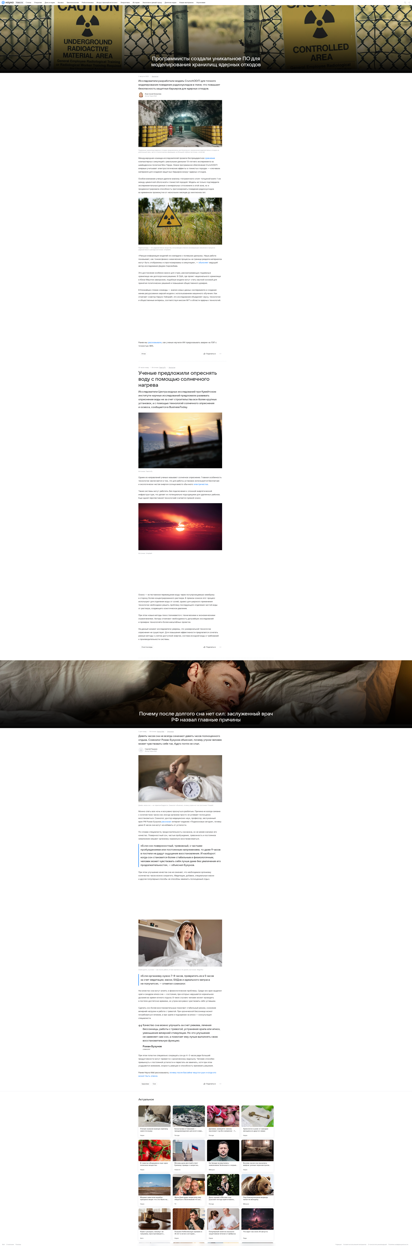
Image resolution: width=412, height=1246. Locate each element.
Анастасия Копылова (153, 94)
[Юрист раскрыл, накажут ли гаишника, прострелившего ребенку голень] (154, 1224)
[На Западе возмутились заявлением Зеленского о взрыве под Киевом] (223, 1156)
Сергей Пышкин (151, 749)
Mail (3, 1244)
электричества (201, 484)
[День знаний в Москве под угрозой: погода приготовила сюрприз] (223, 1190)
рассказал (166, 821)
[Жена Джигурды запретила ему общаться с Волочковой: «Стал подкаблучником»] (189, 1190)
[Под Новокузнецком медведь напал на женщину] (257, 1190)
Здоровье (170, 731)
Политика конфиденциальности (398, 1244)
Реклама (18, 1244)
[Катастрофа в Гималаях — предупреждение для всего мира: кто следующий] (189, 1121)
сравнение (210, 158)
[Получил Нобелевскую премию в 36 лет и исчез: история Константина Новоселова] (189, 1224)
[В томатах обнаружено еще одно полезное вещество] (154, 1156)
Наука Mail (160, 731)
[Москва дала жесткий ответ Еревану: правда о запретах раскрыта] (189, 1156)
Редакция (339, 1244)
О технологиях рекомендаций (377, 1244)
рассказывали (155, 342)
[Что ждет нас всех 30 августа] (257, 1224)
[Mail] (3, 2)
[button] (180, 123)
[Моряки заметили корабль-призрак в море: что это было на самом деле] (154, 1190)
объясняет (204, 262)
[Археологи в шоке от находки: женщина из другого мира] (257, 1121)
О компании (10, 1244)
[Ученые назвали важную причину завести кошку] (154, 1121)
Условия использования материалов (354, 1244)
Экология (155, 76)
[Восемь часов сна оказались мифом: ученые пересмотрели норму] (257, 1156)
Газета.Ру (162, 367)
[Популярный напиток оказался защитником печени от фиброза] (223, 1224)
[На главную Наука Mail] (9, 2)
